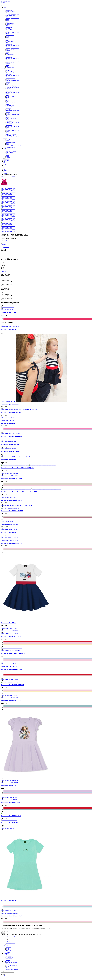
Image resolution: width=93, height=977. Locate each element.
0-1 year (8, 8)
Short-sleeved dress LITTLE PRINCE (12, 511)
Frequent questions (10, 964)
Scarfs (7, 20)
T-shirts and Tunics (10, 105)
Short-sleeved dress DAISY (9, 423)
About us (5, 161)
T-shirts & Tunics (10, 121)
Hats (7, 16)
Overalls (8, 19)
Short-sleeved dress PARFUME (10, 444)
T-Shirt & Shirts (10, 23)
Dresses (8, 76)
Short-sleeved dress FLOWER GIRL (11, 785)
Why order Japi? (10, 957)
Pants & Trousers (10, 35)
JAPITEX (5, 945)
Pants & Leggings (10, 142)
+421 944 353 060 (10, 943)
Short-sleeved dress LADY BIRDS (11, 636)
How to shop (9, 958)
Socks (7, 144)
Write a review (4, 271)
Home (4, 168)
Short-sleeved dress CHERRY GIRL (11, 669)
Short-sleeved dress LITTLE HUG (11, 816)
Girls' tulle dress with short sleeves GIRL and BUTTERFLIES (19, 492)
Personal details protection (12, 969)
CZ (3, 1)
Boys (4, 7)
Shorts (7, 40)
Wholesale (8, 950)
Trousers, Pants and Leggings (13, 106)
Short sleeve (6, 173)
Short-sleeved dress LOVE (8, 900)
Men (4, 148)
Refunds (8, 966)
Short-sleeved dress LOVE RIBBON (11, 329)
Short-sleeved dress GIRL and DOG (11, 412)
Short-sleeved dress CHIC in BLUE (11, 500)
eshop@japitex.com (10, 941)
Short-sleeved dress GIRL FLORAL (11, 543)
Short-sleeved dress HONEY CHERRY (12, 685)
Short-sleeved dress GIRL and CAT (11, 916)
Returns (8, 967)
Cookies (8, 952)
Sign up (2, 932)
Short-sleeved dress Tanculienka (10, 451)
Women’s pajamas (10, 147)
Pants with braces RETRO (8, 312)
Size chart (8, 954)
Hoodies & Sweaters (11, 151)
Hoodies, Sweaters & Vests (12, 18)
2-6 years (8, 25)
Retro (7, 240)
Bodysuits (8, 12)
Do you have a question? (9, 936)
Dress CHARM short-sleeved (9, 524)
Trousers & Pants (10, 24)
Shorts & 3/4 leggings (11, 85)
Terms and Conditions (11, 965)
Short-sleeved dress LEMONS (9, 459)
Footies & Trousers (10, 15)
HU (5, 1)
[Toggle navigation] (1, 5)
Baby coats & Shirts (11, 11)
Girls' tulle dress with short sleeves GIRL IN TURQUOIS (17, 468)
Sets (7, 22)
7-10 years (8, 42)
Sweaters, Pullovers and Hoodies (14, 145)
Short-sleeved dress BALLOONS (10, 802)
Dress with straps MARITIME (10, 404)
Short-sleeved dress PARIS (8, 623)
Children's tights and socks (12, 14)
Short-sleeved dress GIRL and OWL (11, 478)
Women (5, 138)
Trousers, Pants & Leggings (12, 87)
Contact (8, 948)
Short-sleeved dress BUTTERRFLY (11, 532)
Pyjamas (8, 36)
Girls (4, 69)
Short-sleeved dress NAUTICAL (10, 823)
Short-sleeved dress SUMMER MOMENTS (13, 653)
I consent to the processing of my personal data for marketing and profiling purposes (21, 934)
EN (9, 1)
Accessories (9, 10)
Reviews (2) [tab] (6, 247)
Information (6, 953)
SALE (4, 164)
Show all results (4, 975)
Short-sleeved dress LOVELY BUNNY (12, 436)
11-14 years (9, 55)
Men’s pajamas (9, 152)
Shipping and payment (11, 962)
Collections (6, 160)
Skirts (7, 104)
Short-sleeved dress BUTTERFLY (11, 700)
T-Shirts (8, 157)
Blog (4, 162)
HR (7, 1)
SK (1, 1)
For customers (6, 961)
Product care (9, 956)
